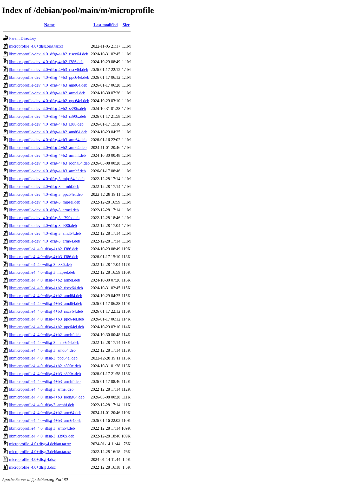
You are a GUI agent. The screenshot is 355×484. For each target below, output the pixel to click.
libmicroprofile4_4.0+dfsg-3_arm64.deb (42, 428)
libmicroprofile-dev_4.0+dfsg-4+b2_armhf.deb (47, 155)
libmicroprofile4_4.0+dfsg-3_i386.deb (40, 264)
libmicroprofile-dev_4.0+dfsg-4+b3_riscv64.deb (48, 69)
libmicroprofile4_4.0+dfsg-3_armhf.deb (41, 405)
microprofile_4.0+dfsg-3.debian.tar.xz (40, 451)
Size (126, 25)
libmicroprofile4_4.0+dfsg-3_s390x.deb (41, 436)
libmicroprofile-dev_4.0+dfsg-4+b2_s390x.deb (47, 108)
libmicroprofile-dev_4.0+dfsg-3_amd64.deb (45, 233)
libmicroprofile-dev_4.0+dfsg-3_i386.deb (43, 225)
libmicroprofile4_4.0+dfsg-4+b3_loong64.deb (46, 397)
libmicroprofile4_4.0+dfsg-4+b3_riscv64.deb (46, 311)
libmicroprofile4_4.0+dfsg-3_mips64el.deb (44, 342)
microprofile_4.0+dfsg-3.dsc (32, 467)
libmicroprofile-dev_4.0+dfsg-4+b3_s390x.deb (47, 116)
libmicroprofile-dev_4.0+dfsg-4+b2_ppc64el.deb (49, 101)
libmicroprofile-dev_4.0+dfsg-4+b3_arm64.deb (48, 140)
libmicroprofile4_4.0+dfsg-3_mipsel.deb (42, 272)
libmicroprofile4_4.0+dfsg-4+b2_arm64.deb (45, 412)
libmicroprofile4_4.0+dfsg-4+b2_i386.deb (43, 249)
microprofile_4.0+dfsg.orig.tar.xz (36, 46)
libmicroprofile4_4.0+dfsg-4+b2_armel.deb (44, 280)
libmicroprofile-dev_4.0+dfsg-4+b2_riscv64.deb (48, 54)
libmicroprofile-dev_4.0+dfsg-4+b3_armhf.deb (47, 171)
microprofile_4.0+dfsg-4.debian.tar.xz (40, 444)
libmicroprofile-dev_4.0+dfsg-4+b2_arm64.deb (48, 147)
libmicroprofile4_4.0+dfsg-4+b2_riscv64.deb (46, 288)
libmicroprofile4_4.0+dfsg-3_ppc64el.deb (43, 358)
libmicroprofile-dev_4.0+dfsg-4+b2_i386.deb (46, 62)
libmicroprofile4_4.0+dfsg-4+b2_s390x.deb (45, 366)
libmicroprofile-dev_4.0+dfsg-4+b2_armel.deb (47, 93)
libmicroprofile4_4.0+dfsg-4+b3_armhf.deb (45, 381)
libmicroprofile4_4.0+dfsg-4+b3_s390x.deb (45, 373)
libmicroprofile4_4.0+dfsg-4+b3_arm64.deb (45, 420)
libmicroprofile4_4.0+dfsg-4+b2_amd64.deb (45, 295)
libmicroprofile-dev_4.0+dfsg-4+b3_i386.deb (46, 124)
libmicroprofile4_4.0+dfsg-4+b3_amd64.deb (45, 303)
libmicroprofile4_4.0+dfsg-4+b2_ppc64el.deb (46, 327)
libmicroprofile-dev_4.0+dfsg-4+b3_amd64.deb (48, 85)
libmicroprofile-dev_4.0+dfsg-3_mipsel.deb (44, 202)
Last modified (106, 25)
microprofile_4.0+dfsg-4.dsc (32, 459)
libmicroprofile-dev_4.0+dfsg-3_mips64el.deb (46, 178)
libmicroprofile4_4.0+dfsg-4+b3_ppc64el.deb (46, 319)
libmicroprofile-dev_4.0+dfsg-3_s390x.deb (44, 217)
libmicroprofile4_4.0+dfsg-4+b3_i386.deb (43, 256)
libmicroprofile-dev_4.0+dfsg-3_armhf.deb (44, 186)
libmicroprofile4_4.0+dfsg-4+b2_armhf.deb (45, 334)
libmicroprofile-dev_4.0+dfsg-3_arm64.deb (44, 241)
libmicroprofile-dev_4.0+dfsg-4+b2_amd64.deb (48, 132)
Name (49, 25)
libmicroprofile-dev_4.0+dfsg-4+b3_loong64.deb (49, 163)
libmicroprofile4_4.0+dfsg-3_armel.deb (41, 389)
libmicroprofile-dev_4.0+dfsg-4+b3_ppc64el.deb (49, 77)
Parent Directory (22, 38)
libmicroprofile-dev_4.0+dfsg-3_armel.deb (44, 210)
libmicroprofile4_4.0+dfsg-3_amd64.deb (42, 350)
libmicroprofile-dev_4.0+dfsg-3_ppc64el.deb (46, 194)
